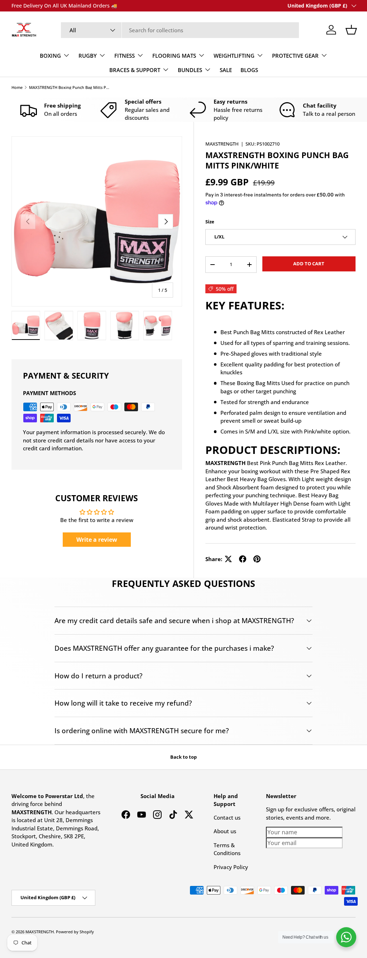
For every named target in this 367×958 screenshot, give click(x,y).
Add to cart (308, 263)
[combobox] (180, 30)
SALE (226, 69)
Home (17, 87)
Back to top (183, 757)
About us (225, 831)
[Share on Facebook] (242, 559)
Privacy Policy (231, 867)
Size (209, 221)
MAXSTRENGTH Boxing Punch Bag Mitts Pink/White (69, 87)
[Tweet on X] (228, 559)
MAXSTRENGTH (222, 144)
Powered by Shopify (75, 931)
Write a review (96, 540)
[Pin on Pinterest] (257, 559)
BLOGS (249, 69)
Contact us (227, 817)
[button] (351, 30)
